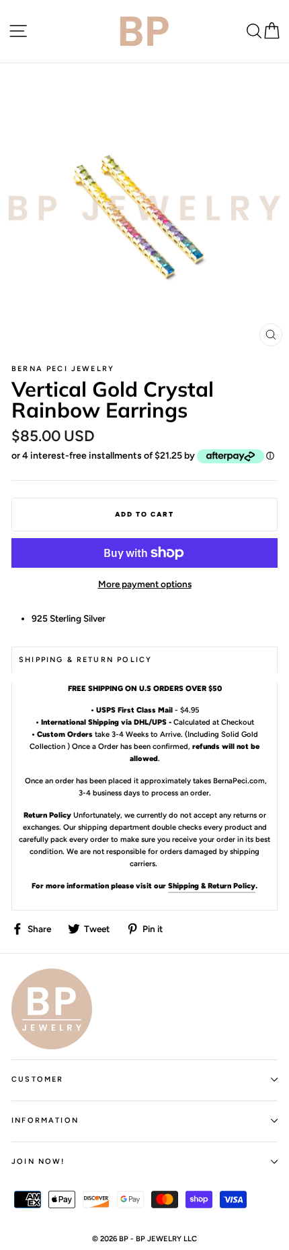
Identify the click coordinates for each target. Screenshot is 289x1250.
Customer (37, 1079)
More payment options (145, 584)
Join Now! (38, 1161)
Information (45, 1120)
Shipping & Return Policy (211, 885)
